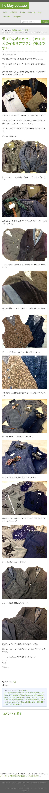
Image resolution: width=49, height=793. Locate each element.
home (5, 12)
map (39, 12)
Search (45, 22)
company (31, 12)
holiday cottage (14, 5)
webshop (13, 12)
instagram (17, 16)
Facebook (6, 16)
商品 (26, 30)
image (22, 12)
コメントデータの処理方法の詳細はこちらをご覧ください (24, 774)
